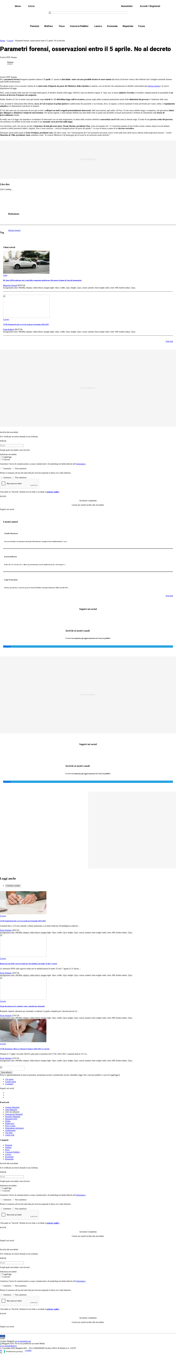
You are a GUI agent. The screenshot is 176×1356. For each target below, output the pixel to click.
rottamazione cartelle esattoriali (121, 32)
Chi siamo (9, 1079)
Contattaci (9, 1084)
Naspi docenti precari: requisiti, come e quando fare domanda (22, 1006)
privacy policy (53, 492)
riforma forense (154, 86)
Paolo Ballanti (8, 329)
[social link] (4, 213)
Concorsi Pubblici (79, 26)
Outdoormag (10, 1130)
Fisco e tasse (10, 1126)
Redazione (10, 62)
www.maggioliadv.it (8, 1346)
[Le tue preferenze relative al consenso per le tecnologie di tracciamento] (13, 1351)
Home (2, 41)
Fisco (62, 26)
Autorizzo (7, 468)
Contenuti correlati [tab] (13, 886)
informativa (80, 464)
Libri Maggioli (11, 1110)
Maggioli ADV (11, 1119)
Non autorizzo (21, 468)
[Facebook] (79, 616)
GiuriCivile (9, 1135)
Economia (112, 26)
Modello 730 (60, 32)
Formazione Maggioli (14, 1114)
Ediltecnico (9, 1123)
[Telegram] (96, 616)
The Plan (8, 1133)
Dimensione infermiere (14, 1128)
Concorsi (6, 459)
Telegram (7, 646)
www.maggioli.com (23, 1341)
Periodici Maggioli (12, 1116)
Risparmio (128, 26)
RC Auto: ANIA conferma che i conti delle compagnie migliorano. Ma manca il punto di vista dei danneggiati (42, 280)
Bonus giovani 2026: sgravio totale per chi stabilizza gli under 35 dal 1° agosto (28, 964)
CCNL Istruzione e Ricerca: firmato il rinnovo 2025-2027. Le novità (24, 1049)
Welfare (48, 26)
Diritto (7, 1121)
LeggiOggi (7, 457)
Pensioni (34, 26)
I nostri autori (10, 1082)
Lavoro (98, 26)
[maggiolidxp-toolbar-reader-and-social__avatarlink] (4, 63)
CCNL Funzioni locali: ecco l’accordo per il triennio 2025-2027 (26, 324)
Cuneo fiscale (93, 32)
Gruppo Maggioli (12, 1107)
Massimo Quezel (10, 285)
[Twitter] (88, 616)
